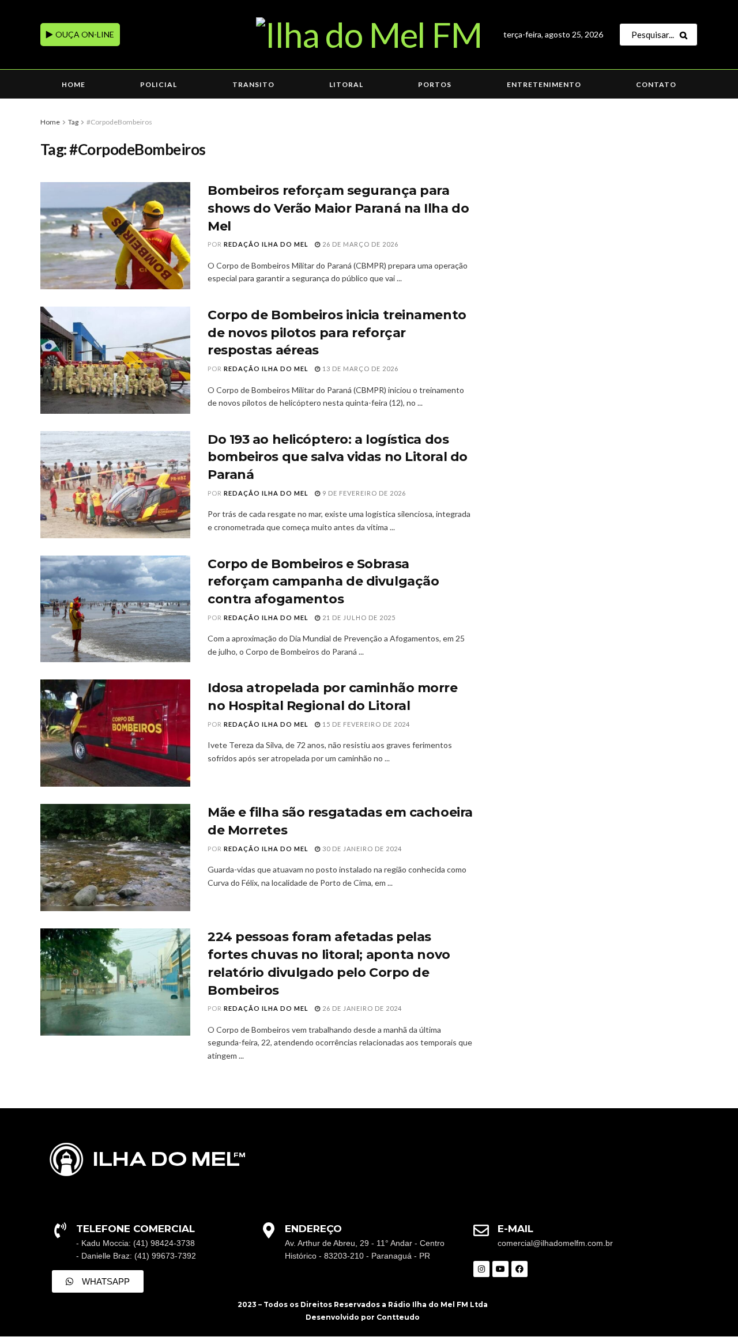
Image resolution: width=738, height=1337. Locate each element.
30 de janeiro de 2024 (361, 848)
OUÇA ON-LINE (84, 34)
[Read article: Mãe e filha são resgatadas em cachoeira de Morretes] (115, 857)
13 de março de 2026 (359, 368)
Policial (158, 84)
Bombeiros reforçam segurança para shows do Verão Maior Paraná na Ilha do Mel (338, 208)
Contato (656, 84)
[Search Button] (686, 34)
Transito (253, 84)
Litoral (346, 84)
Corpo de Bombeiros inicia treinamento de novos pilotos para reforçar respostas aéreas (337, 332)
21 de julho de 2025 (358, 617)
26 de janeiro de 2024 (361, 1008)
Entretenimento (544, 84)
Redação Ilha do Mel (266, 244)
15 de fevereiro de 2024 (365, 724)
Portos (434, 84)
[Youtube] (500, 1269)
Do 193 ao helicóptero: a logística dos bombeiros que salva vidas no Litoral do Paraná (338, 457)
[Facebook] (519, 1269)
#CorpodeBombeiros (119, 122)
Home (73, 84)
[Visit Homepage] (368, 34)
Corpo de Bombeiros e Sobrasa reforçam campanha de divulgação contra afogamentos (323, 581)
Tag (73, 122)
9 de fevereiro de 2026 (363, 493)
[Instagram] (481, 1269)
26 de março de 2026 (359, 244)
